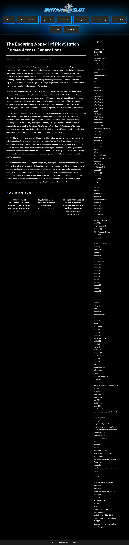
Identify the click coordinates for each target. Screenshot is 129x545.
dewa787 (97, 137)
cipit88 (96, 191)
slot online (98, 347)
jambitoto (97, 485)
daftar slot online (28, 20)
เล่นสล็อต (97, 135)
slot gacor (81, 20)
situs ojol (97, 421)
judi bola (97, 188)
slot (95, 317)
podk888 (97, 161)
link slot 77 (98, 356)
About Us (71, 29)
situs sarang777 (100, 261)
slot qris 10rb (98, 456)
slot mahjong (100, 20)
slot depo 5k (98, 126)
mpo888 (97, 444)
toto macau (98, 415)
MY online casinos (100, 500)
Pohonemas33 (99, 49)
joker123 (47, 20)
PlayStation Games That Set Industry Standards (46, 202)
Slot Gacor (98, 403)
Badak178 (97, 196)
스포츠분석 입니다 (100, 379)
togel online (98, 214)
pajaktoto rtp (99, 409)
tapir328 (97, 320)
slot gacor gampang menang (105, 459)
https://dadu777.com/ (102, 129)
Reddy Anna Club (100, 450)
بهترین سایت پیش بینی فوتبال (104, 427)
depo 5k (97, 87)
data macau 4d (99, 512)
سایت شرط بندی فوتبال (102, 424)
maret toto (98, 323)
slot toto (97, 67)
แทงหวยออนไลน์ (100, 368)
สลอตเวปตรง (98, 90)
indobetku (97, 465)
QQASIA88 (98, 52)
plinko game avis (100, 338)
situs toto (97, 132)
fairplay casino (99, 418)
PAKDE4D (97, 61)
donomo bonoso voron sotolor (105, 524)
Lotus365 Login (99, 432)
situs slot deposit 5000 (102, 376)
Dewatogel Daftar (101, 509)
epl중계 (97, 447)
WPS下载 (97, 223)
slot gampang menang (102, 158)
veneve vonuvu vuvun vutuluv (105, 518)
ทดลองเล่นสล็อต (99, 96)
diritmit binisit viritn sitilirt (103, 515)
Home (8, 20)
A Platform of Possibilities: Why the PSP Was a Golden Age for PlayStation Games (19, 203)
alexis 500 (98, 397)
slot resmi (97, 494)
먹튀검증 (97, 391)
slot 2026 (97, 250)
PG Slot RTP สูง (99, 70)
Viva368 (97, 506)
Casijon (96, 93)
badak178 (97, 170)
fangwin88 (98, 173)
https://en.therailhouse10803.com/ (107, 385)
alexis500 (97, 394)
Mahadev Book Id (100, 435)
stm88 (96, 365)
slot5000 (119, 20)
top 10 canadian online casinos (105, 429)
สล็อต (96, 73)
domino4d (98, 111)
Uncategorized (44, 59)
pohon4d (97, 202)
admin (12, 59)
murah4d (64, 20)
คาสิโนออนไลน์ (99, 167)
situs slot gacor (99, 527)
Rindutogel (98, 462)
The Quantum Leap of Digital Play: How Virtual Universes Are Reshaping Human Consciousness (73, 205)
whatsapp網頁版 (100, 226)
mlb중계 (97, 306)
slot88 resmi (98, 474)
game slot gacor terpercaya (104, 491)
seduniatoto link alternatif (103, 483)
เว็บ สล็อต (97, 114)
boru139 (97, 400)
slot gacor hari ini (100, 58)
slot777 (96, 79)
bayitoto (97, 55)
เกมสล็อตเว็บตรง (100, 155)
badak (96, 288)
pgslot (96, 441)
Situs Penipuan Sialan (102, 232)
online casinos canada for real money (108, 412)
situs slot (97, 329)
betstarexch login (100, 220)
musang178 (98, 140)
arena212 (97, 179)
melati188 (97, 341)
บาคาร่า (97, 373)
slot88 (56, 29)
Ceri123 (96, 217)
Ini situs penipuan (100, 244)
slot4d (27, 73)
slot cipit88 (98, 326)
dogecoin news (99, 314)
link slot (96, 64)
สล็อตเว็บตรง (98, 99)
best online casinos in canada (105, 453)
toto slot (97, 477)
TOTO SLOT (98, 350)
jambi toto (98, 480)
